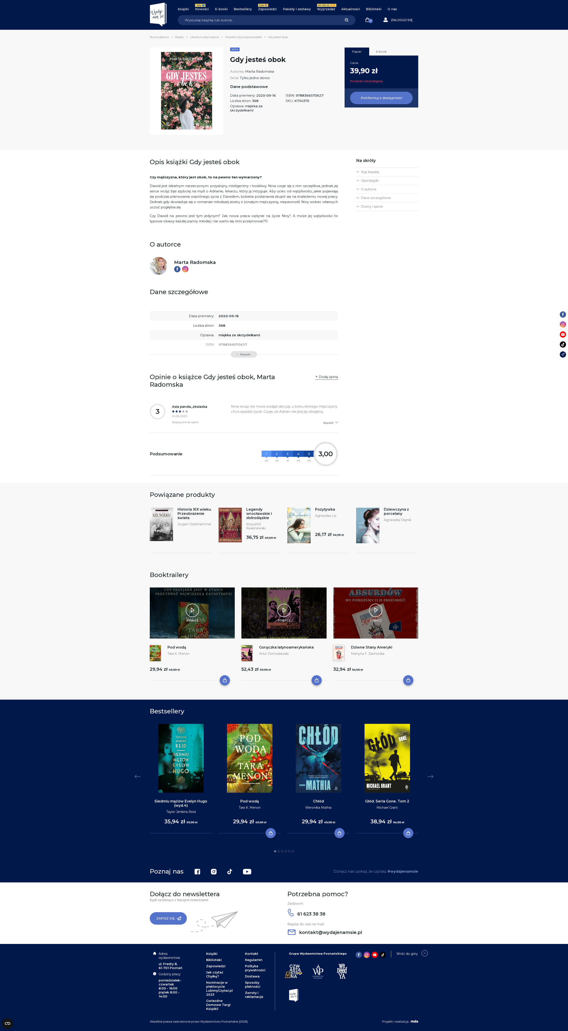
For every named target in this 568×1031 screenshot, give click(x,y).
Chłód (318, 801)
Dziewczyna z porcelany (396, 511)
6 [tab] (293, 851)
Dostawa (252, 976)
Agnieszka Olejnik (397, 520)
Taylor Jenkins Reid (181, 812)
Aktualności (350, 9)
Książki (183, 9)
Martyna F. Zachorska (367, 654)
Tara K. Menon (178, 654)
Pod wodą (177, 647)
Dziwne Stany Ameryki (371, 647)
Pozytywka (325, 509)
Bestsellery (243, 9)
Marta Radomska (259, 71)
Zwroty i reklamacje (254, 995)
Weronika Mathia (318, 808)
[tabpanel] (180, 779)
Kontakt (251, 954)
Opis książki (370, 181)
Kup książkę (370, 172)
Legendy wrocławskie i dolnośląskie (259, 513)
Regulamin (253, 960)
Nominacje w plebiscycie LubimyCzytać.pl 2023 (219, 989)
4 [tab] (286, 851)
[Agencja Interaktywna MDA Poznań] (414, 1021)
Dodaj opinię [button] (328, 377)
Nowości (202, 9)
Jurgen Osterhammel (194, 524)
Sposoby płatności (252, 985)
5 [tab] (289, 851)
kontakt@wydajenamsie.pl (330, 932)
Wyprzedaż (326, 9)
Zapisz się (165, 918)
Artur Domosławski (274, 654)
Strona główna (159, 37)
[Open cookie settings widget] (7, 1023)
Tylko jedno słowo (255, 78)
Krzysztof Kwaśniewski (256, 526)
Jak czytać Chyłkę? (214, 974)
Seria (234, 49)
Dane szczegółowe (376, 198)
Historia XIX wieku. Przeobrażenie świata (195, 513)
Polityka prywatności (255, 968)
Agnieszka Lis (325, 516)
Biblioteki (373, 9)
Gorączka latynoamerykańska (286, 647)
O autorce (369, 189)
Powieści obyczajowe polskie (243, 37)
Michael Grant (387, 808)
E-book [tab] (381, 51)
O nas (392, 9)
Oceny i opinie (372, 207)
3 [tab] (282, 851)
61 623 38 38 (310, 914)
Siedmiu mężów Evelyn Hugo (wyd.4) (180, 803)
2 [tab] (279, 851)
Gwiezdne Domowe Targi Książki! (218, 1005)
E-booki (221, 9)
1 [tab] (275, 851)
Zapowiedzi (267, 9)
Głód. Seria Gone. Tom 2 (387, 801)
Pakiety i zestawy (297, 9)
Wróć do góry (407, 954)
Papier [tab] (357, 51)
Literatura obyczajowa (204, 37)
